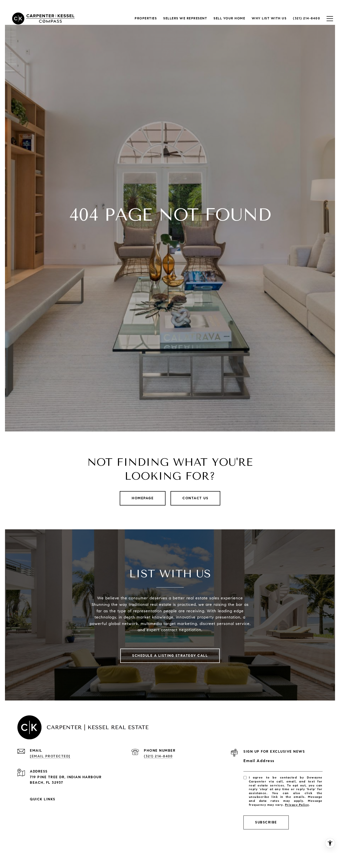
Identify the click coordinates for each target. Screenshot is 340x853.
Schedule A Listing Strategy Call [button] (170, 656)
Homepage (143, 498)
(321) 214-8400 (158, 756)
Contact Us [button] (195, 498)
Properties (146, 18)
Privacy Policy (297, 805)
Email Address (259, 760)
